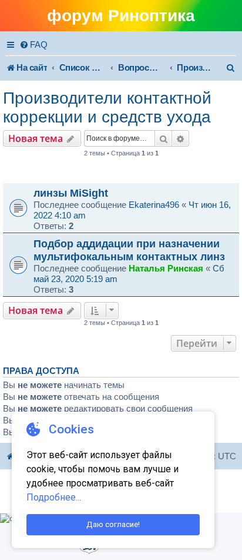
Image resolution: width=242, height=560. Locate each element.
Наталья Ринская (166, 268)
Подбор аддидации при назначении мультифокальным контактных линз (129, 250)
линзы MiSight (70, 193)
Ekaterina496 (154, 205)
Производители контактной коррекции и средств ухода (107, 107)
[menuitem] (33, 45)
